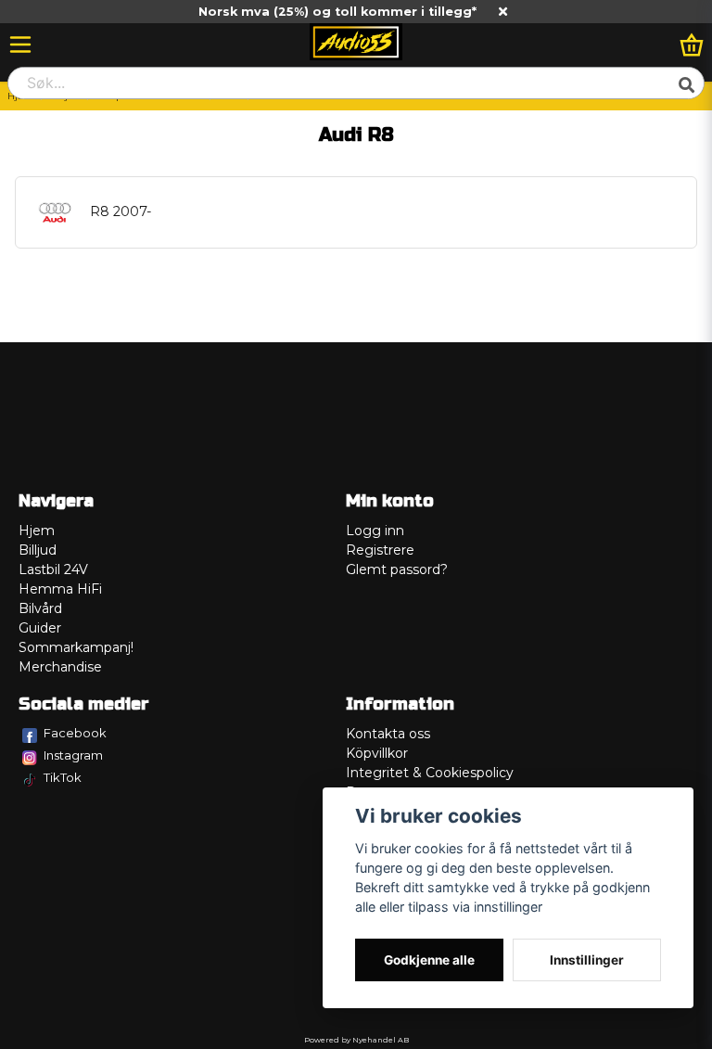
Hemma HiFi (60, 589)
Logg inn (375, 530)
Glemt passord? (397, 569)
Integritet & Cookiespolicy (430, 772)
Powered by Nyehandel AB (356, 1039)
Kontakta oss (388, 733)
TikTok (63, 777)
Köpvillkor (377, 753)
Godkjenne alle (429, 960)
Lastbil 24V (53, 569)
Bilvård (40, 608)
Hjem (37, 530)
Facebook (75, 732)
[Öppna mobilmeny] (20, 44)
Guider (40, 628)
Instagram (73, 755)
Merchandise (60, 667)
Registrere (380, 550)
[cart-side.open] (691, 44)
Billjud (38, 550)
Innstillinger (587, 960)
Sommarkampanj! (76, 647)
